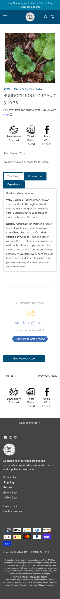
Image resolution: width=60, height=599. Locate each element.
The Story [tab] (13, 176)
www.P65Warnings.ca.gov (43, 585)
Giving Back (10, 492)
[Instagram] (10, 437)
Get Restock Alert (24, 358)
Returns (8, 487)
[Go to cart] (53, 16)
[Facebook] (5, 437)
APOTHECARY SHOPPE (17, 89)
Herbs (38, 89)
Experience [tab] (13, 184)
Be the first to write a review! (30, 338)
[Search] (45, 16)
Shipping (8, 482)
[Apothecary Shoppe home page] (30, 16)
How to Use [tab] (35, 176)
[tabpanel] (30, 230)
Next (54, 376)
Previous (43, 376)
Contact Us (9, 477)
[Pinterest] (15, 437)
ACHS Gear (10, 497)
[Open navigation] (5, 16)
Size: (6, 153)
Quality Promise (13, 511)
